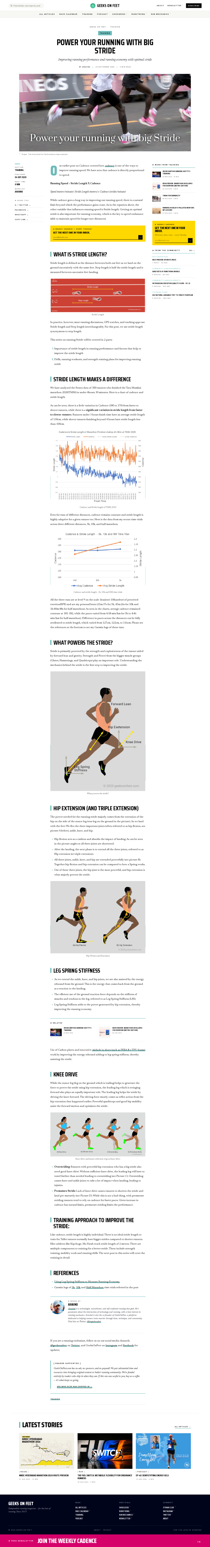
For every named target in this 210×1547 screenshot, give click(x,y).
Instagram (111, 1345)
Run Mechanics (160, 14)
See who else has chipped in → (74, 1386)
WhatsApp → (22, 215)
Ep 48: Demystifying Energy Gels (152, 1475)
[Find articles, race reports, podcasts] (11, 6)
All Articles (47, 14)
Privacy (107, 1530)
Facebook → (22, 210)
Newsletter (174, 5)
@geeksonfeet (58, 1345)
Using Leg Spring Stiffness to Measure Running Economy (87, 1281)
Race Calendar (68, 14)
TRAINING (115, 27)
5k (73, 1287)
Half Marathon (95, 1287)
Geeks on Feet (98, 27)
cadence (109, 165)
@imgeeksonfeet (94, 1322)
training (55, 1399)
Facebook (128, 1345)
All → (192, 251)
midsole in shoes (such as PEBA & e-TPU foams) (118, 1050)
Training (87, 14)
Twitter (75, 1345)
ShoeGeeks (119, 14)
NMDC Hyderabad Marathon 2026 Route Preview (44, 1475)
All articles (80, 1507)
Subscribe (194, 6)
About (160, 5)
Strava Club (168, 1507)
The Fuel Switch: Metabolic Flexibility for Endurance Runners (105, 1476)
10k (78, 1287)
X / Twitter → (23, 205)
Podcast (102, 14)
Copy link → (21, 219)
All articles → (183, 1427)
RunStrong (138, 14)
